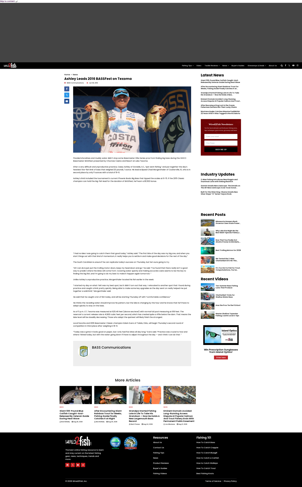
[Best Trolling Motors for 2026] (207, 251)
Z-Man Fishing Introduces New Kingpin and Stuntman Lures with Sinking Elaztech (219, 180)
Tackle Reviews (211, 65)
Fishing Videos (160, 473)
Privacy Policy (230, 481)
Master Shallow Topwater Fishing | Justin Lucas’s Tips (227, 314)
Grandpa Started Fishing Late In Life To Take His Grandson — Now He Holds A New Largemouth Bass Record (220, 95)
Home (67, 74)
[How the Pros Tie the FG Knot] (207, 306)
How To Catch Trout (206, 468)
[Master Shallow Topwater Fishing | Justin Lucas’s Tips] (207, 315)
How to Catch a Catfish (207, 457)
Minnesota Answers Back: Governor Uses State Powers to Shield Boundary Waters (228, 223)
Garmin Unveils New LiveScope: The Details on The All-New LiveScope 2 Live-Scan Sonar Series (220, 188)
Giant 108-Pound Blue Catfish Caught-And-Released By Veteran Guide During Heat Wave (220, 81)
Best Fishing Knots (205, 473)
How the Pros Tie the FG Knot (228, 305)
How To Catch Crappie (207, 447)
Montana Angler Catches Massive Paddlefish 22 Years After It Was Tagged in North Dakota (220, 112)
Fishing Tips (187, 65)
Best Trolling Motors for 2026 (228, 250)
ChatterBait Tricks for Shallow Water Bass (225, 296)
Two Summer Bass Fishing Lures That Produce (227, 287)
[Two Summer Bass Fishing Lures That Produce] (207, 287)
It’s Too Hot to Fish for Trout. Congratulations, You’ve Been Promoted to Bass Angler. (228, 271)
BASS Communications (111, 347)
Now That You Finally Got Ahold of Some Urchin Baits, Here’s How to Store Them (227, 242)
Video (198, 65)
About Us (273, 65)
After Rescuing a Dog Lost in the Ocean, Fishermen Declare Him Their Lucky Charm (219, 106)
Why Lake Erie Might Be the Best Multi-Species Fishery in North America (228, 233)
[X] (73, 465)
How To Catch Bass (205, 442)
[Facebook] (67, 465)
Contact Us (158, 447)
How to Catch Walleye (207, 463)
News (224, 65)
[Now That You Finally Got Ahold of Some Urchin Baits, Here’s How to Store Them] (207, 241)
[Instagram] (83, 465)
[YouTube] (78, 465)
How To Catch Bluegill (206, 452)
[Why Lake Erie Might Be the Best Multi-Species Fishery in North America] (207, 232)
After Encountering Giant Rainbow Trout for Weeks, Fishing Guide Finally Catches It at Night (220, 88)
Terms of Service (213, 481)
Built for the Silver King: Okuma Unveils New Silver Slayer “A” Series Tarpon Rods (219, 193)
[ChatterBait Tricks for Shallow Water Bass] (207, 296)
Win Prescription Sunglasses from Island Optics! (221, 351)
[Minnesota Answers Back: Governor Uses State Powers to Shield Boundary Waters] (207, 222)
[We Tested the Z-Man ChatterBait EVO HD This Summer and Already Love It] (207, 260)
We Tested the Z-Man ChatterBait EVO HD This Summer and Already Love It (228, 260)
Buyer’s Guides (238, 65)
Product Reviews (161, 463)
